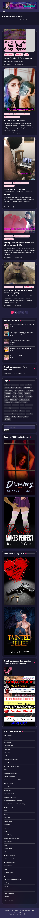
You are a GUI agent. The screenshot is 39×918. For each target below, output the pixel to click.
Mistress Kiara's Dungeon (9, 19)
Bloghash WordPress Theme (19, 915)
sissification (14, 410)
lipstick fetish (8, 842)
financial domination (22, 114)
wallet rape (7, 419)
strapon (6, 886)
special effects (8, 876)
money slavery (14, 408)
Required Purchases (9, 862)
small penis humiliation (10, 413)
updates (19, 416)
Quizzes (6, 852)
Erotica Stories (8, 787)
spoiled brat (21, 413)
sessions (7, 410)
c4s (15, 390)
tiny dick (7, 416)
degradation (8, 393)
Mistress (7, 408)
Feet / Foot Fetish (9, 794)
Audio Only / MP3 (9, 745)
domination (27, 393)
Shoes (5, 869)
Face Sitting (7, 790)
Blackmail (6, 756)
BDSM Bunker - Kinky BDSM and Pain (14, 374)
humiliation (7, 405)
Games (6, 814)
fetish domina (13, 399)
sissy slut (22, 410)
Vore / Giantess (8, 900)
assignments (9, 54)
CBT (26, 54)
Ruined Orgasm (8, 866)
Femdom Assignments (21, 183)
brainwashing (27, 387)
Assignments (7, 742)
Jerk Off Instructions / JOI (11, 838)
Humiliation (7, 824)
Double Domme (8, 783)
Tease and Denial (9, 893)
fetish (6, 399)
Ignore (5, 831)
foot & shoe (9, 239)
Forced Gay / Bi (8, 807)
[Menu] (4, 11)
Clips (5, 770)
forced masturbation (12, 117)
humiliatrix (15, 405)
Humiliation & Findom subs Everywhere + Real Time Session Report (18, 191)
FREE (5, 811)
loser (22, 405)
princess (29, 408)
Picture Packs (8, 848)
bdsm (22, 384)
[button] (26, 312)
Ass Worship (7, 739)
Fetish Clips (9, 114)
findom (17, 402)
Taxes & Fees (8, 890)
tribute (13, 416)
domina (20, 393)
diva (15, 393)
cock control (30, 390)
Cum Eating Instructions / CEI (12, 780)
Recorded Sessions (9, 855)
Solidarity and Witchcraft (15, 120)
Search (6, 430)
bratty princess (8, 390)
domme (14, 396)
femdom (21, 396)
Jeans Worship (8, 835)
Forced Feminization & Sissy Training (14, 804)
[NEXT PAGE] (26, 312)
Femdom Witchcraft (10, 797)
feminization (9, 185)
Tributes (6, 896)
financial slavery (9, 402)
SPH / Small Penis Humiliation (12, 879)
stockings (7, 883)
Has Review (7, 817)
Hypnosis (6, 828)
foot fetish (23, 402)
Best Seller (7, 752)
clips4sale (21, 390)
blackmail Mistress (9, 387)
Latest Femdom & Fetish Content (18, 58)
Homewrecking (8, 821)
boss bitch (18, 387)
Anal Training (8, 735)
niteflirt (22, 408)
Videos (25, 416)
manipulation (29, 405)
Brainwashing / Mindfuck (11, 759)
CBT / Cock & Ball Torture (11, 766)
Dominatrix (7, 396)
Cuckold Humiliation (9, 776)
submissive (29, 413)
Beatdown (7, 749)
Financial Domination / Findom (13, 800)
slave (28, 410)
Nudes (5, 845)
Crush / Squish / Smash (10, 773)
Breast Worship (8, 763)
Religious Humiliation (10, 859)
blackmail (19, 54)
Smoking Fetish (8, 872)
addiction (7, 384)
